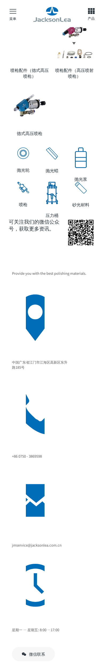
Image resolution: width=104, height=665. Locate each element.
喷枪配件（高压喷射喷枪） (74, 73)
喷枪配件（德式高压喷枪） (29, 73)
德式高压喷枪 (29, 133)
